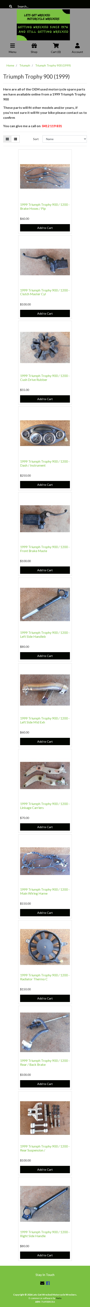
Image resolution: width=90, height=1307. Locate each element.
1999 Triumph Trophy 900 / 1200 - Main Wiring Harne (45, 891)
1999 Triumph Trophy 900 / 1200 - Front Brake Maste (45, 549)
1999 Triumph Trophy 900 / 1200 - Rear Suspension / (45, 1148)
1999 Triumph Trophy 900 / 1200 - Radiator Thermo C (45, 977)
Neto (58, 1298)
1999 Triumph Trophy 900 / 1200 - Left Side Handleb (45, 634)
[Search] (10, 6)
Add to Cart (45, 228)
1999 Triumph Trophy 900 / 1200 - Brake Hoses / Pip (45, 206)
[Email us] (42, 1283)
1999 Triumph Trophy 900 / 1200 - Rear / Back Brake (45, 1062)
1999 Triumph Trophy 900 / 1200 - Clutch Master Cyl (45, 292)
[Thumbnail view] (7, 139)
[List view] (15, 139)
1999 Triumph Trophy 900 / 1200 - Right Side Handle (45, 1234)
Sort (36, 139)
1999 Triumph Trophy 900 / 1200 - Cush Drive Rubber (45, 378)
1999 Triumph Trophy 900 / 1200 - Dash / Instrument (45, 463)
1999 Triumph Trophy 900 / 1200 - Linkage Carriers (45, 806)
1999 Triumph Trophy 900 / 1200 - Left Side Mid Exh (45, 720)
